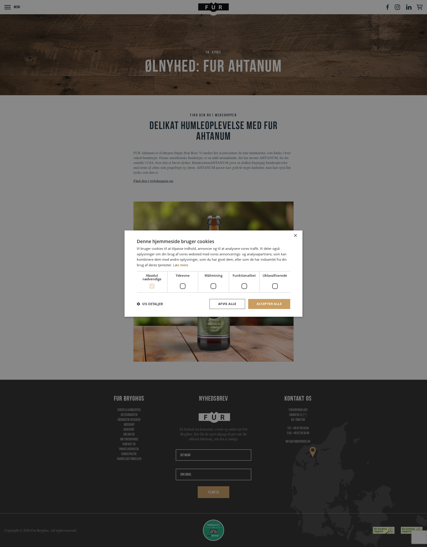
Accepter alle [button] (269, 304)
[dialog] (213, 273)
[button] (150, 303)
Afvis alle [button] (227, 304)
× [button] (295, 235)
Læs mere (180, 265)
